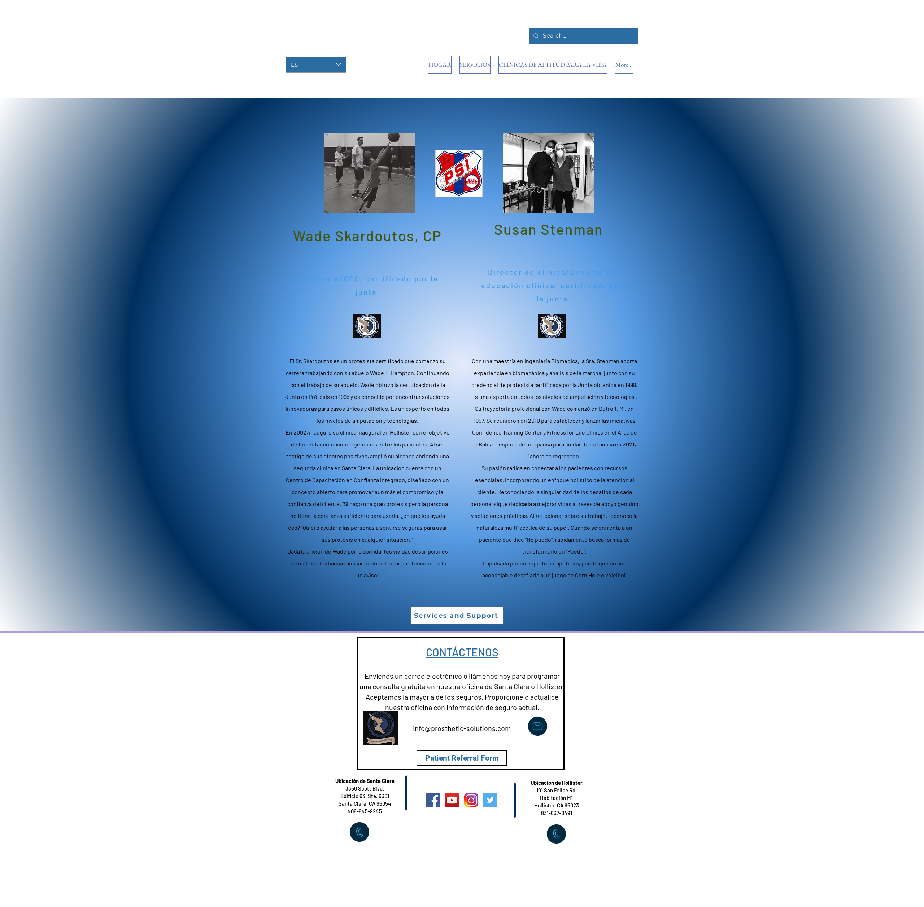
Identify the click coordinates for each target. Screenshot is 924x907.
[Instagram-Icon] (471, 800)
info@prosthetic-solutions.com (462, 728)
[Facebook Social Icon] (433, 800)
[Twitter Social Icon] (490, 800)
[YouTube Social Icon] (452, 800)
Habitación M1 (556, 797)
